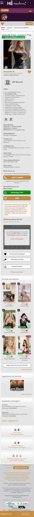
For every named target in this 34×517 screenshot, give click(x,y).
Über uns (5, 472)
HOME (3, 27)
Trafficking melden (20, 480)
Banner (17, 472)
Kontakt (12, 472)
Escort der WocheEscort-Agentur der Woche (17, 446)
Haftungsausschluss (10, 477)
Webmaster (27, 472)
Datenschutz (20, 477)
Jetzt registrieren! (10, 421)
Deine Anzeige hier (26, 369)
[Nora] (4, 17)
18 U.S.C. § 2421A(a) (20, 476)
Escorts (9, 27)
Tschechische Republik (21, 27)
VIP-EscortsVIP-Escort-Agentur (17, 433)
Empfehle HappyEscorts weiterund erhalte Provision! (17, 459)
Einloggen (29, 23)
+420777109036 (17, 177)
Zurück (5, 10)
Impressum (8, 474)
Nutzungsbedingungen (18, 474)
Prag (2, 29)
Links (21, 472)
